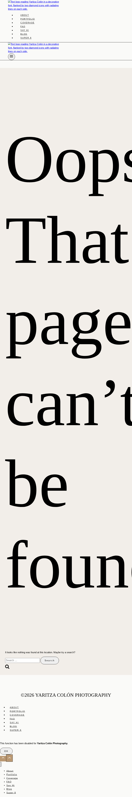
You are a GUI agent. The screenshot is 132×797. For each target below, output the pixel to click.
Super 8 (26, 38)
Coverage (27, 23)
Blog (23, 34)
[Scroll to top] (3, 758)
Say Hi (24, 30)
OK (6, 751)
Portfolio (27, 19)
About (24, 15)
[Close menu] (0, 764)
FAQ (22, 26)
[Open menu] (11, 56)
